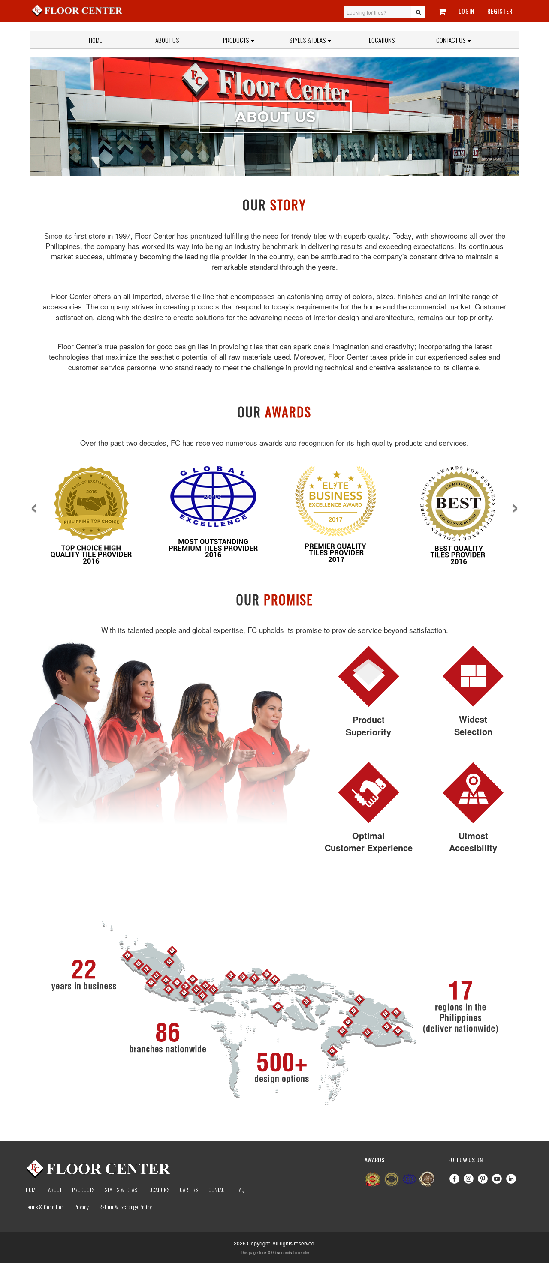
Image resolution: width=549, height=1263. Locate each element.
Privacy (81, 1207)
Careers (189, 1189)
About (55, 1189)
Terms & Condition (45, 1207)
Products (236, 40)
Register (500, 10)
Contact (217, 1189)
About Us (167, 40)
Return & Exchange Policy (125, 1207)
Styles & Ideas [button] (308, 40)
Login (466, 10)
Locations (382, 40)
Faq (240, 1189)
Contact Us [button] (451, 40)
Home (95, 40)
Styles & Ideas (121, 1189)
